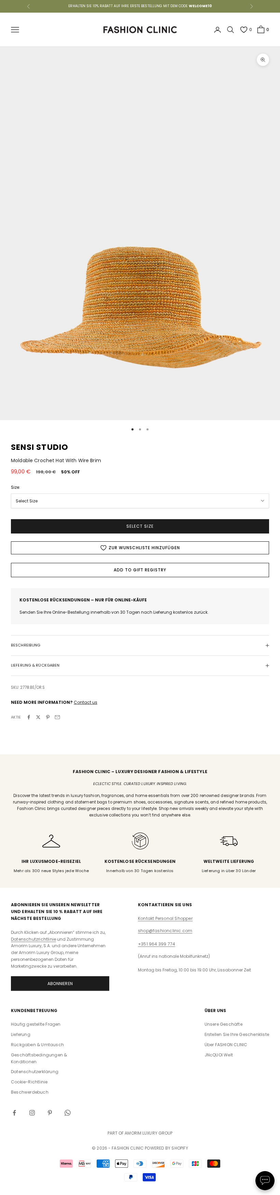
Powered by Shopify (166, 1148)
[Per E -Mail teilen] (57, 717)
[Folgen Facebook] (14, 1112)
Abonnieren (60, 983)
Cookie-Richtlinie (29, 1082)
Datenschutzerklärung (34, 1072)
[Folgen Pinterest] (49, 1112)
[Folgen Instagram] (32, 1112)
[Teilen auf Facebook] (28, 717)
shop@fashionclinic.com (165, 931)
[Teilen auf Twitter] (38, 717)
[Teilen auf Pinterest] (48, 717)
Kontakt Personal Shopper (165, 918)
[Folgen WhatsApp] (67, 1112)
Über (226, 1045)
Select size (140, 526)
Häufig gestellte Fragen (36, 1024)
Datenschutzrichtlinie (33, 939)
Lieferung (20, 1034)
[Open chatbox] (265, 1180)
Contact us (85, 702)
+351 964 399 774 (156, 944)
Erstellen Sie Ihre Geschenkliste (237, 1034)
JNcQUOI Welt (219, 1055)
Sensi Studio (39, 447)
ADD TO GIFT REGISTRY (140, 570)
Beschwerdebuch (29, 1092)
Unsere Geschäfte (223, 1024)
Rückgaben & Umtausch (37, 1045)
